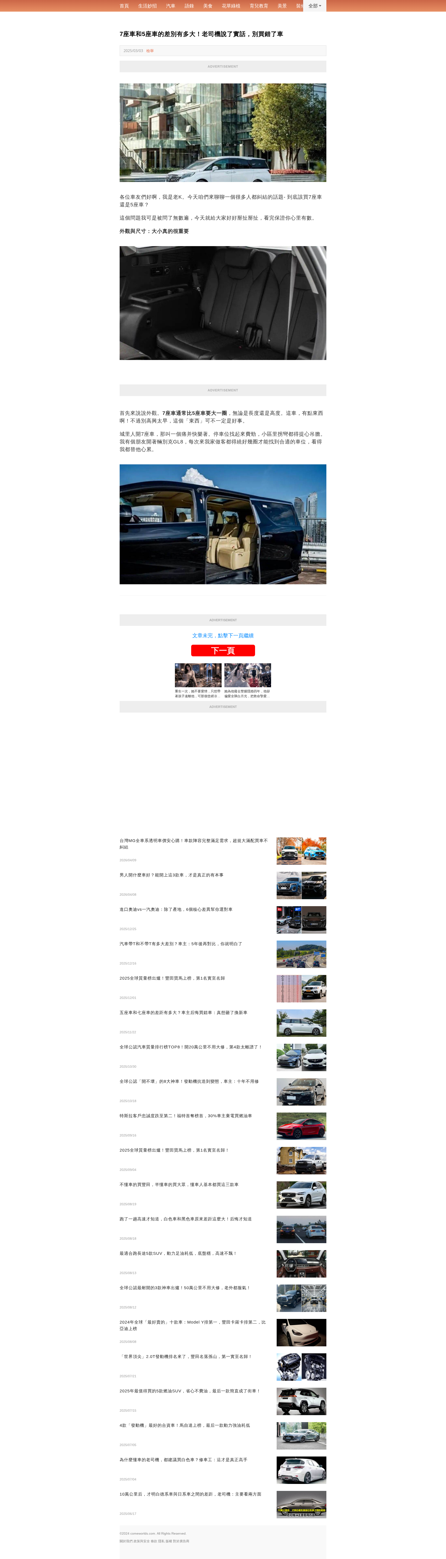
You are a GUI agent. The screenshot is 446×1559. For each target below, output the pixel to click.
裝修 (300, 5)
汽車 (170, 5)
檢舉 (150, 50)
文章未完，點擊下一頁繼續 (223, 635)
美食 (208, 5)
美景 (282, 5)
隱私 (161, 1541)
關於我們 (126, 1541)
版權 (169, 1541)
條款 (154, 1541)
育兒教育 (259, 5)
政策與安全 (142, 1541)
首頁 (124, 5)
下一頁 (223, 650)
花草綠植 (231, 5)
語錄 (189, 5)
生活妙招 (147, 5)
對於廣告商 (181, 1541)
